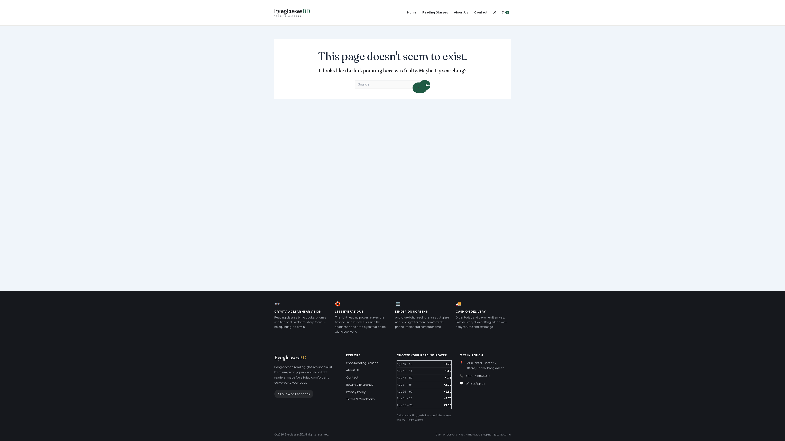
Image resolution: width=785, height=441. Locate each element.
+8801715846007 (478, 376)
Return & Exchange (360, 384)
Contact (480, 12)
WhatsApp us (475, 383)
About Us (461, 12)
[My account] (495, 12)
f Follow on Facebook (294, 394)
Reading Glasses (435, 12)
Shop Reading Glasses (362, 363)
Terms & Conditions (360, 399)
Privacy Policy (356, 392)
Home (411, 12)
